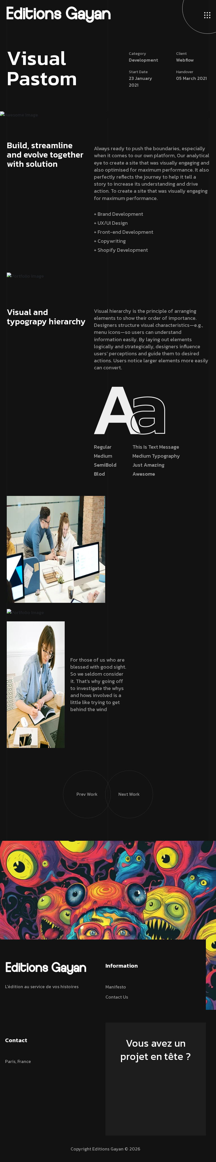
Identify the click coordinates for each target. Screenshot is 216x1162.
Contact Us (116, 997)
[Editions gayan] (58, 14)
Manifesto (115, 986)
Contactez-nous (153, 1072)
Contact (13, 184)
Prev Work (87, 794)
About (11, 176)
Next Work (129, 794)
